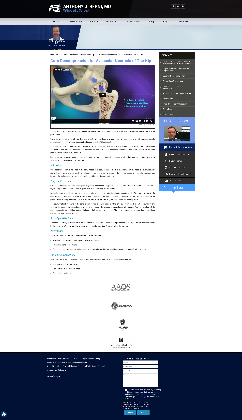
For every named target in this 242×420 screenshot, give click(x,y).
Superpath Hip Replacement (174, 76)
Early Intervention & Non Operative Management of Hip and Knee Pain (177, 62)
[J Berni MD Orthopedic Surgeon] (177, 133)
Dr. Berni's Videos (177, 121)
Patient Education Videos (180, 154)
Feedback (82, 366)
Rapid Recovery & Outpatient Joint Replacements (177, 70)
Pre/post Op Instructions (180, 174)
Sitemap (73, 366)
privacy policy (146, 394)
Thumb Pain (168, 99)
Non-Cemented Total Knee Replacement (173, 87)
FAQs (165, 21)
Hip (93, 55)
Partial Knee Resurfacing (173, 81)
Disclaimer (57, 366)
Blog (151, 21)
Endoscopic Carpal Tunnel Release (177, 94)
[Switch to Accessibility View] (4, 414)
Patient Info (112, 21)
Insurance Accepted (178, 167)
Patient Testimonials (180, 147)
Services (94, 21)
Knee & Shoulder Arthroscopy (175, 104)
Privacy (66, 366)
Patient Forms (175, 161)
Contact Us (183, 21)
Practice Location (176, 188)
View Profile (57, 49)
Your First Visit (175, 180)
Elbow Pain (167, 109)
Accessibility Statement (56, 370)
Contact (101, 366)
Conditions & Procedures (79, 55)
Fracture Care (168, 114)
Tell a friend (91, 366)
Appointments (133, 21)
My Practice (76, 21)
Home (56, 21)
